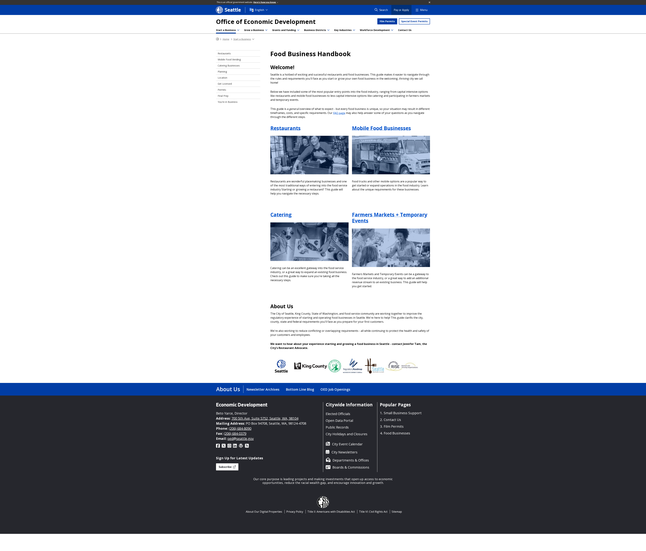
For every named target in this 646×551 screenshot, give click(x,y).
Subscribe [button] (225, 467)
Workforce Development (375, 30)
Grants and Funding (284, 30)
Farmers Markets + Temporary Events (389, 217)
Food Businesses (397, 433)
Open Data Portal (339, 420)
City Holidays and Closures (346, 434)
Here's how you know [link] (264, 2)
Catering (281, 214)
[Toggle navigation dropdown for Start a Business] (238, 30)
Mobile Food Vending (229, 59)
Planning (222, 71)
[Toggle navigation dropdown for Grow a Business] (266, 30)
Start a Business (226, 30)
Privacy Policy (294, 511)
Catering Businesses (229, 65)
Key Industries (343, 30)
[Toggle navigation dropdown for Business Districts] (328, 30)
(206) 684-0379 (235, 433)
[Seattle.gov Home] (217, 39)
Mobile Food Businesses (381, 128)
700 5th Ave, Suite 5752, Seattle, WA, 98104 (264, 418)
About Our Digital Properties (264, 511)
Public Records (337, 427)
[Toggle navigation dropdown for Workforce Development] (392, 30)
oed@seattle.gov (240, 438)
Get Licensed (225, 83)
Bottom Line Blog (300, 389)
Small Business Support (403, 413)
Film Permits (387, 21)
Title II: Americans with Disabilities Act (331, 511)
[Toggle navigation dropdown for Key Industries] (354, 30)
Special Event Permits (414, 21)
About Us (228, 389)
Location (222, 77)
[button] (430, 3)
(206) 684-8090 (240, 428)
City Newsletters (344, 452)
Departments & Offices (351, 460)
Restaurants (285, 128)
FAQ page (339, 113)
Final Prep (223, 95)
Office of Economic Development (266, 21)
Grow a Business (254, 30)
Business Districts (315, 30)
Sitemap (397, 511)
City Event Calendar (347, 444)
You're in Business (228, 101)
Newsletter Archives (262, 389)
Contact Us (404, 30)
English (259, 10)
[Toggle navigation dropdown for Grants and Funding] (298, 30)
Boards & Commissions (350, 467)
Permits (222, 89)
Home (226, 39)
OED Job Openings (335, 389)
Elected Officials (338, 414)
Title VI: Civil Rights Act (373, 511)
